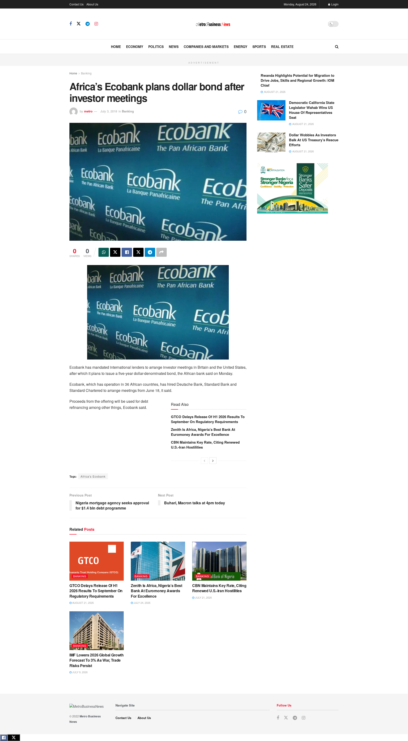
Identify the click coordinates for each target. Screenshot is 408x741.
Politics (156, 46)
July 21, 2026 (203, 597)
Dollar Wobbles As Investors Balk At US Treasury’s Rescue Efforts (313, 139)
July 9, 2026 (80, 672)
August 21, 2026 (83, 602)
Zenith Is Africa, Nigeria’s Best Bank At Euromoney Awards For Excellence (203, 432)
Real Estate (282, 46)
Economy (134, 46)
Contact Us (76, 4)
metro (88, 111)
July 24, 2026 (141, 602)
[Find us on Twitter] (78, 23)
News (173, 46)
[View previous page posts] (204, 460)
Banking (86, 73)
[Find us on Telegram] (87, 23)
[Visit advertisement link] (204, 56)
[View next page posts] (213, 460)
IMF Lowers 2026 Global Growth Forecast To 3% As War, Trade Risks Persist (96, 660)
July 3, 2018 (108, 111)
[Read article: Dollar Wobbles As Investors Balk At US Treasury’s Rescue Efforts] (271, 143)
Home (116, 46)
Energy (240, 46)
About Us (92, 4)
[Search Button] (337, 46)
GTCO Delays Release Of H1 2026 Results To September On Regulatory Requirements (208, 419)
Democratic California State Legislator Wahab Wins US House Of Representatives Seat (311, 110)
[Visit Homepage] (213, 24)
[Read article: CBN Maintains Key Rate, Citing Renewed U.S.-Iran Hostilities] (219, 561)
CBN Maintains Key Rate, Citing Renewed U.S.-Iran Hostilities (205, 445)
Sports (259, 46)
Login (335, 4)
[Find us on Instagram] (96, 23)
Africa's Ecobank (93, 476)
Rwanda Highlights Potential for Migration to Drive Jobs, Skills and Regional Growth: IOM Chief (297, 80)
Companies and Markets (206, 46)
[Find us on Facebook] (70, 23)
